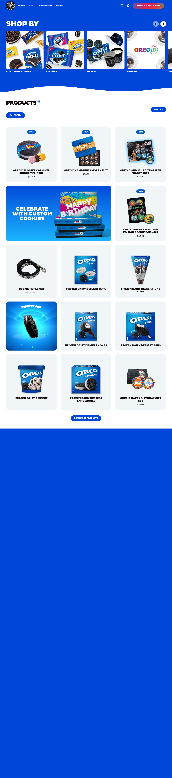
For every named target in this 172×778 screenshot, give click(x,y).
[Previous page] (156, 24)
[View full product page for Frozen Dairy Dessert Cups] (86, 269)
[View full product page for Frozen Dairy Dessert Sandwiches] (86, 379)
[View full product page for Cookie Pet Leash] (31, 269)
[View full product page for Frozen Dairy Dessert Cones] (86, 326)
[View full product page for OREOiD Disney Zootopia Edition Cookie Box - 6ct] (140, 210)
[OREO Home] (10, 5)
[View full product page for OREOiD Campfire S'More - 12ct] (86, 151)
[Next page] (163, 24)
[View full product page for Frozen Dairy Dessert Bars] (140, 326)
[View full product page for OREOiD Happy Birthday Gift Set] (140, 379)
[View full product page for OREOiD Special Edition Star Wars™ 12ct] (140, 151)
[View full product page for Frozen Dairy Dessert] (31, 379)
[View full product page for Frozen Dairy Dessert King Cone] (140, 269)
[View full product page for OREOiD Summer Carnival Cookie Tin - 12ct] (31, 151)
